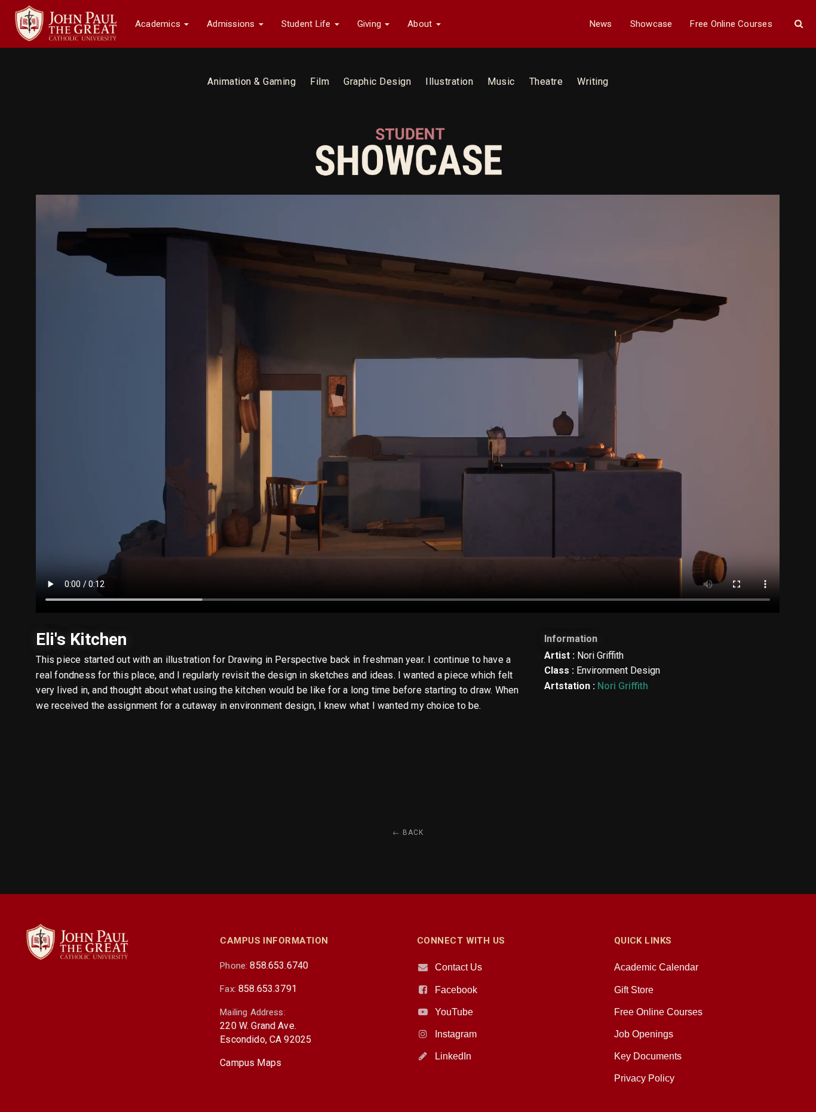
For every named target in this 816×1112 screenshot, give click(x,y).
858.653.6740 (279, 965)
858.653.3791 (267, 988)
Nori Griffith (622, 686)
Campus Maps (250, 1062)
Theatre (546, 81)
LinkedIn (453, 1056)
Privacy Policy (644, 1078)
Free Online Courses (731, 24)
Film (319, 81)
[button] (798, 24)
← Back (408, 832)
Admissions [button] (232, 24)
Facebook (456, 990)
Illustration (449, 81)
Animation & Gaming (251, 81)
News (601, 24)
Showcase (651, 24)
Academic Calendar (656, 967)
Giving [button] (370, 24)
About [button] (420, 24)
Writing (593, 81)
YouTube (454, 1012)
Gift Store (634, 990)
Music (501, 81)
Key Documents (648, 1056)
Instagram (456, 1034)
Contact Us (458, 967)
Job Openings (643, 1034)
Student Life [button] (307, 24)
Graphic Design (377, 81)
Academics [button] (159, 24)
